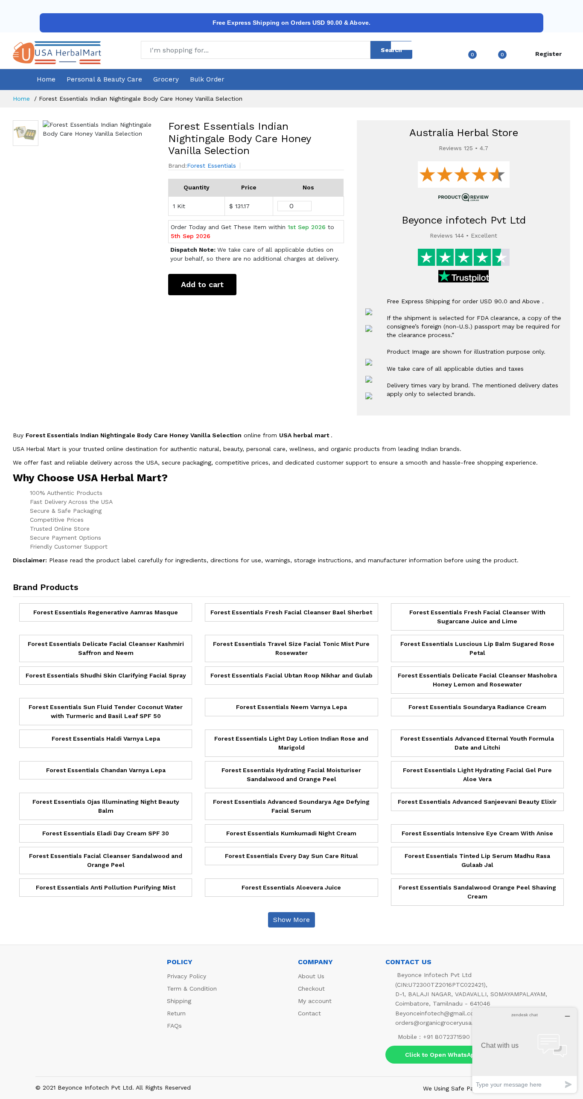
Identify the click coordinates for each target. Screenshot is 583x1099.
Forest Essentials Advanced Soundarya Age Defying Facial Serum (291, 806)
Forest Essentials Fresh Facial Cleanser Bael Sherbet (291, 612)
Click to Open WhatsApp (441, 1054)
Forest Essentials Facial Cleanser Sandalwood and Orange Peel (105, 860)
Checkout (311, 988)
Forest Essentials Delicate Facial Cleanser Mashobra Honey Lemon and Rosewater (477, 680)
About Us (311, 976)
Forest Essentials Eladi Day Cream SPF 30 (105, 833)
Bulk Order (207, 79)
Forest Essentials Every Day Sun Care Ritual (291, 855)
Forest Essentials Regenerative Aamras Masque (105, 612)
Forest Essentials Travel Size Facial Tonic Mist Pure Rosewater (291, 648)
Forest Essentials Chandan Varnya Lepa (106, 770)
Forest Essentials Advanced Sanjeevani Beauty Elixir (477, 801)
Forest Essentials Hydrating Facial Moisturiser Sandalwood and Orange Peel (291, 774)
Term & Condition (192, 988)
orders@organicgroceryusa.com (440, 1022)
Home (46, 79)
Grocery (166, 79)
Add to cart (202, 284)
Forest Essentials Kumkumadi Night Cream (291, 833)
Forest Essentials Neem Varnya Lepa (291, 707)
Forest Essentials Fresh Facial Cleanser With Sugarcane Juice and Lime (477, 617)
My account (315, 1000)
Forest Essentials (211, 165)
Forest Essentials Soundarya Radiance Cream (477, 707)
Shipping (179, 1000)
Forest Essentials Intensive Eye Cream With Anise (477, 833)
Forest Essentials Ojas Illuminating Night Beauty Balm (105, 806)
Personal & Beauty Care (104, 79)
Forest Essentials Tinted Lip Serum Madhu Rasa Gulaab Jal (477, 860)
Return (176, 1013)
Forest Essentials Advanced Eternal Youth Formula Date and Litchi (477, 743)
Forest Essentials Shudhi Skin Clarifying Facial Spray (106, 675)
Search (391, 50)
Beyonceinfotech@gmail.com (437, 1013)
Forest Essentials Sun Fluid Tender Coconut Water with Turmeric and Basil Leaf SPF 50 (106, 711)
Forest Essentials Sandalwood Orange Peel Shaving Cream (477, 892)
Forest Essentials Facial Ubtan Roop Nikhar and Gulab (291, 675)
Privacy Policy (186, 976)
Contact (309, 1013)
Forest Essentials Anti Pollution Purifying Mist (105, 887)
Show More (291, 920)
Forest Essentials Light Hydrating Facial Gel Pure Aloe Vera (477, 774)
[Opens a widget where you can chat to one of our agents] (524, 1050)
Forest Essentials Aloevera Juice (291, 887)
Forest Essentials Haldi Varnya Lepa (106, 738)
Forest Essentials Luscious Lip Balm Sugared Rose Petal (477, 648)
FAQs (174, 1025)
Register (548, 53)
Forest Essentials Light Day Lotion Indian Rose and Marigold (291, 743)
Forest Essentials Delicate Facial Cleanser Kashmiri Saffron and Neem (106, 648)
